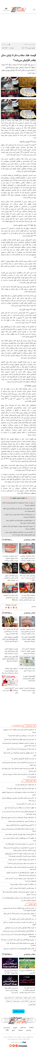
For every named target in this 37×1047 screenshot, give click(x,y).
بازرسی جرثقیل (27, 998)
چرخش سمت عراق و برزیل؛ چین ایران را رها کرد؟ (21, 863)
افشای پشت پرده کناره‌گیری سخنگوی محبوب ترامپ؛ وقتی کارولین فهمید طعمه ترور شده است (20, 533)
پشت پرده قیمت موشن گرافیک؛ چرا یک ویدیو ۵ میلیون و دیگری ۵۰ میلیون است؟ (19, 909)
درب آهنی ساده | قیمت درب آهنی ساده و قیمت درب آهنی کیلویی (19, 923)
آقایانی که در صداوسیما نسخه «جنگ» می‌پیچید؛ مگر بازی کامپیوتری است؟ (19, 775)
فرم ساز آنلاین (18, 998)
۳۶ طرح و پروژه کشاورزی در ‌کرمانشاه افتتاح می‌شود (20, 825)
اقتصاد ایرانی (24, 1001)
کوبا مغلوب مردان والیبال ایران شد (24, 785)
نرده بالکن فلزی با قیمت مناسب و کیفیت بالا (22, 919)
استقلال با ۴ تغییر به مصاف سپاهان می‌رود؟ (22, 884)
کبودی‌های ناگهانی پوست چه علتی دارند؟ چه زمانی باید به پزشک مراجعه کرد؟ (19, 812)
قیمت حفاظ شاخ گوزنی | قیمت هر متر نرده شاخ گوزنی (19, 928)
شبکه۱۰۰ (31, 1027)
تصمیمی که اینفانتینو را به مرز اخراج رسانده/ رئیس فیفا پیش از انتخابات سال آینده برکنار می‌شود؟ (20, 849)
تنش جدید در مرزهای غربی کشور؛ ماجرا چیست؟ (21, 735)
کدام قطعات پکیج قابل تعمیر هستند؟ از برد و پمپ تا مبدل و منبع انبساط (18, 935)
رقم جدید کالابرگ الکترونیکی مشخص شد (23, 759)
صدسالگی (23, 1027)
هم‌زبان (15, 1027)
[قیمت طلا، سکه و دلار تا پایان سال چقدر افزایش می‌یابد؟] (18, 87)
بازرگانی (31, 904)
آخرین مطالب (29, 781)
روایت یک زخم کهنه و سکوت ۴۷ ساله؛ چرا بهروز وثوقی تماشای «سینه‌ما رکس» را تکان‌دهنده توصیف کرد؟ (20, 854)
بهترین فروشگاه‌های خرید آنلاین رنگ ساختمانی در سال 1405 (17, 940)
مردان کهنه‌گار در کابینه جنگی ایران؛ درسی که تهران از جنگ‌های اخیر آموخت (19, 515)
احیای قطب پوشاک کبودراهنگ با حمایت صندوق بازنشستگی (17, 817)
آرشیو (13, 1030)
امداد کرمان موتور (9, 998)
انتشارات (20, 1030)
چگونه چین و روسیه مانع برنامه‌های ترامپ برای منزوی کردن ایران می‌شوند (18, 769)
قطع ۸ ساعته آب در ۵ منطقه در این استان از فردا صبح (19, 808)
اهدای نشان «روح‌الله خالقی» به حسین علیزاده (21, 859)
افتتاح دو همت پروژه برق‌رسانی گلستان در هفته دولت (19, 834)
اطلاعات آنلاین (18, 9)
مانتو (34, 998)
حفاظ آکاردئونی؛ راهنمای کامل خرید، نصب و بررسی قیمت (18, 931)
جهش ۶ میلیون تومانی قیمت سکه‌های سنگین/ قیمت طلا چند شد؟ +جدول (19, 893)
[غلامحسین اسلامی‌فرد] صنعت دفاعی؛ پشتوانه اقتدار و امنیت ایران (20, 868)
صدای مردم (6, 1027)
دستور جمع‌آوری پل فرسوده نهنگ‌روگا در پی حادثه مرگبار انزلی (19, 754)
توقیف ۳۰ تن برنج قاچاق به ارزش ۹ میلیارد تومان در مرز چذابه (19, 839)
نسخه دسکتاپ (18, 1011)
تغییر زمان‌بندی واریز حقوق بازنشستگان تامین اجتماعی (19, 739)
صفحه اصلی (32, 44)
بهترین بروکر (16, 1001)
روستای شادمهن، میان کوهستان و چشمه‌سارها (21, 821)
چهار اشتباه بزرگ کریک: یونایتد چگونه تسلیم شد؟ (20, 788)
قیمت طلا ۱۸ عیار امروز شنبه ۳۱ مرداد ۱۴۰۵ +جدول (20, 749)
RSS (7, 1030)
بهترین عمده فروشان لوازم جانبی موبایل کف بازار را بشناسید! (21, 944)
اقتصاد (25, 44)
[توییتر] (13, 1045)
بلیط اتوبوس (32, 1004)
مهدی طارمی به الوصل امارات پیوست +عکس (21, 888)
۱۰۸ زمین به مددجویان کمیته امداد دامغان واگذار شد (19, 844)
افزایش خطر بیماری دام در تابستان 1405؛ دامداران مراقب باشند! (19, 914)
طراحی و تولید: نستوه (16, 1042)
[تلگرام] (10, 1045)
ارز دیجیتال (9, 1001)
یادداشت (28, 1030)
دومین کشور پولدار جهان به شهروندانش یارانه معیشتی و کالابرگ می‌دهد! (19, 527)
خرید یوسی (32, 1001)
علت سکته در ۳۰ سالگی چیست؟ (25, 804)
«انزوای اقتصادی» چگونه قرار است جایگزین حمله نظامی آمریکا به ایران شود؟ (20, 521)
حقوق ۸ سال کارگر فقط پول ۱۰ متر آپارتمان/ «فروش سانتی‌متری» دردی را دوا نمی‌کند (21, 873)
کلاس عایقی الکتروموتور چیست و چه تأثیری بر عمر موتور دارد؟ (19, 949)
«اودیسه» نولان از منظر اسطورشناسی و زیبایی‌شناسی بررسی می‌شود (19, 830)
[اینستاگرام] (16, 1045)
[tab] (30, 725)
